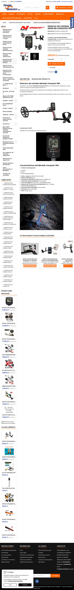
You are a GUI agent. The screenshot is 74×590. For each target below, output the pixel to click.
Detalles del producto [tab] (41, 79)
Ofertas (38, 14)
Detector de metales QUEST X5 (9, 441)
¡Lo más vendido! (6, 555)
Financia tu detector (25, 560)
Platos (29, 14)
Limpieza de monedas (6, 174)
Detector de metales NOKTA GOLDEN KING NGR (50, 259)
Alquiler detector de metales (8, 163)
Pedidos (40, 553)
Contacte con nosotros (8, 560)
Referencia (51, 31)
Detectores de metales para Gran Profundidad (7, 72)
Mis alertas (41, 562)
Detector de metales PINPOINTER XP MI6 (9, 535)
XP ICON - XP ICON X (8, 92)
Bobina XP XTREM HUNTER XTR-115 (8, 96)
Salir (10, 585)
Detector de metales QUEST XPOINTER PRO (9, 519)
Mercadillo (60, 14)
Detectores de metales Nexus (8, 242)
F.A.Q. (36, 18)
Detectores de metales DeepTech (8, 193)
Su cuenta (42, 546)
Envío (21, 550)
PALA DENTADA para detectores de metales (9, 488)
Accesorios (21, 14)
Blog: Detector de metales (12, 18)
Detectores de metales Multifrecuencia (8, 49)
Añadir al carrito (56, 64)
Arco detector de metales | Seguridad (8, 154)
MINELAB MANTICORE (9, 386)
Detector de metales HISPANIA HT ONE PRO (30, 259)
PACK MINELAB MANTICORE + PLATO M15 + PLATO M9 (9, 354)
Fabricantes (6, 180)
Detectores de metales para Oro (8, 66)
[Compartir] (56, 72)
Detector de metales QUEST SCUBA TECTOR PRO (9, 457)
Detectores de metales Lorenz (8, 228)
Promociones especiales (6, 292)
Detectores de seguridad (7, 159)
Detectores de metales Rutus (8, 261)
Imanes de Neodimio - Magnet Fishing (8, 137)
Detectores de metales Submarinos (7, 55)
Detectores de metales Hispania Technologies (8, 218)
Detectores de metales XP (8, 285)
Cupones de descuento (45, 560)
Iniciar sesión (56, 1)
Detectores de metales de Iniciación (7, 31)
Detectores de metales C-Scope (8, 188)
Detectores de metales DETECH (8, 198)
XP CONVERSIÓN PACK (8, 104)
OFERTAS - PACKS (8, 115)
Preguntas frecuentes (26, 557)
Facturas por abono (44, 555)
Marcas (11, 14)
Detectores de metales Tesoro (8, 271)
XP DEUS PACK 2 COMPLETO (9, 370)
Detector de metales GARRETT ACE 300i (9, 504)
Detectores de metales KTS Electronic (9, 223)
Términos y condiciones (27, 555)
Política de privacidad (26, 562)
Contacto (4, 1)
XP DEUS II (6, 88)
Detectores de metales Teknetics (8, 266)
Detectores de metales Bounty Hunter (9, 183)
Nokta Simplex (7, 111)
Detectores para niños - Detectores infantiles (8, 79)
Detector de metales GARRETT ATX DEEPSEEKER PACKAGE (9, 323)
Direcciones (41, 557)
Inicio (5, 14)
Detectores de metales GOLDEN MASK (9, 212)
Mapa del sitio (5, 562)
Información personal (44, 550)
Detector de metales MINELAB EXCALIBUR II (9, 402)
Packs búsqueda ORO (8, 148)
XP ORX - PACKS (8, 108)
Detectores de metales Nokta (8, 247)
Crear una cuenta (67, 1)
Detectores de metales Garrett (8, 207)
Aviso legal (23, 553)
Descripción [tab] (25, 79)
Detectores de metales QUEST (8, 256)
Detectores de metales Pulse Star (8, 252)
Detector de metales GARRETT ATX (9, 339)
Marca (50, 34)
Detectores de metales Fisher (8, 202)
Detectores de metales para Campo (7, 37)
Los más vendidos (8, 427)
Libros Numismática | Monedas (7, 169)
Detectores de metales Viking (8, 275)
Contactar (28, 18)
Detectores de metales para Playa (7, 43)
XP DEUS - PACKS (8, 100)
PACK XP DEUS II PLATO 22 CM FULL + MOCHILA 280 (9, 415)
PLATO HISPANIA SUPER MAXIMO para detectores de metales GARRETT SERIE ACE (9, 472)
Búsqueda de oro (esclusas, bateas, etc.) (8, 143)
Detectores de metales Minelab (8, 237)
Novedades (4, 553)
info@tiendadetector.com (65, 569)
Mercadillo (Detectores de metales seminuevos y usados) (7, 130)
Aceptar (25, 585)
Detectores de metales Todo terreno (7, 61)
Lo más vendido (48, 14)
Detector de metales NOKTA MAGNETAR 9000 (9, 307)
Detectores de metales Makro (8, 233)
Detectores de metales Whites (8, 280)
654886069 (18, 1)
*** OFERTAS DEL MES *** (8, 84)
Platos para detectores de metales (7, 119)
